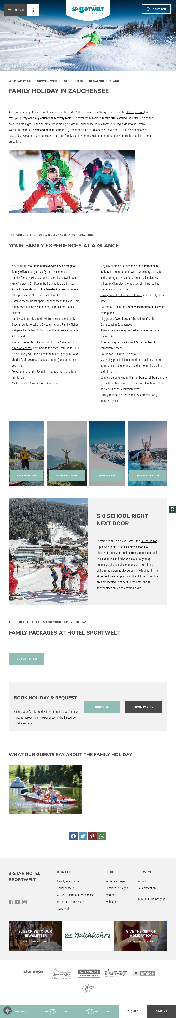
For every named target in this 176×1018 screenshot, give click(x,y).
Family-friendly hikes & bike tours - (121, 295)
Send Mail (63, 908)
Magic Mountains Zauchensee (118, 266)
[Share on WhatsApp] (101, 836)
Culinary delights (110, 377)
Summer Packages (117, 888)
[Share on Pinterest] (92, 836)
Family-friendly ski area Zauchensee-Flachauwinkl (41, 278)
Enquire (132, 1011)
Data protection (147, 888)
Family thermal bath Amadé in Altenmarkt (125, 395)
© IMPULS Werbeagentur (152, 899)
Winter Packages (115, 881)
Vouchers (21, 1011)
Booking (161, 1011)
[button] (7, 1010)
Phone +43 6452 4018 (70, 902)
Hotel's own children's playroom (119, 354)
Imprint (142, 881)
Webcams (111, 902)
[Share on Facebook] (73, 836)
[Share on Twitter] (83, 836)
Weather (110, 895)
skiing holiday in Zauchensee (76, 124)
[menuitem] (156, 9)
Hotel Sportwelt (135, 112)
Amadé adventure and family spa (57, 135)
